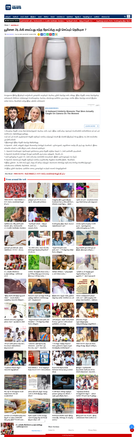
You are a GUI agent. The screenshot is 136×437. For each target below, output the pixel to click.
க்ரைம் (53, 17)
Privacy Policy (92, 430)
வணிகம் (96, 17)
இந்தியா (33, 17)
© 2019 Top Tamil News (68, 435)
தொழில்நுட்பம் (87, 17)
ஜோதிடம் (78, 17)
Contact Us (51, 430)
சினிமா (46, 17)
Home (6, 25)
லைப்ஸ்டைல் (60, 17)
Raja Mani (10, 34)
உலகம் (40, 17)
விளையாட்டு (105, 17)
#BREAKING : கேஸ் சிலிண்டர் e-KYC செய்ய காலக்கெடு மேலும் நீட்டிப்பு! (39, 174)
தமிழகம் (8, 17)
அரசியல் (15, 17)
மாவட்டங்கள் (24, 17)
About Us (71, 430)
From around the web (16, 179)
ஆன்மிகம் (70, 17)
